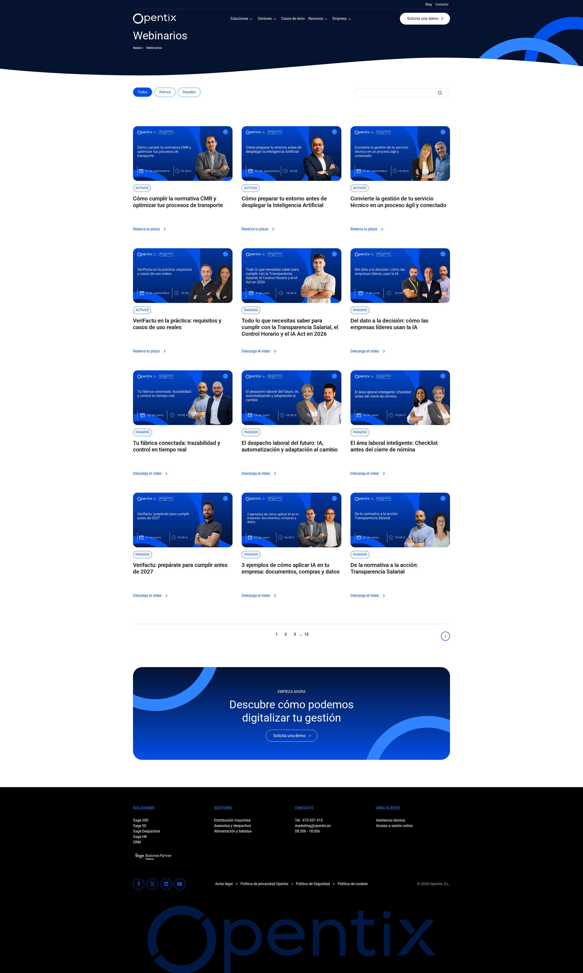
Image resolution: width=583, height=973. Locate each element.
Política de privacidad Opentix (264, 884)
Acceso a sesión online (394, 826)
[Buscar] (439, 93)
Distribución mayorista (232, 820)
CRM (137, 842)
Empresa (339, 18)
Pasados (189, 92)
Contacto (441, 4)
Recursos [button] (315, 18)
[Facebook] (138, 884)
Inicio (137, 48)
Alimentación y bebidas (233, 831)
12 (306, 634)
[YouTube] (179, 884)
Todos (142, 92)
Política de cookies (353, 884)
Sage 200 (140, 820)
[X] (152, 884)
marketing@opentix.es (313, 826)
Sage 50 (139, 826)
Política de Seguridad (313, 884)
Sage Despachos (146, 831)
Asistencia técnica (390, 820)
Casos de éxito (293, 18)
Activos (165, 92)
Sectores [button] (265, 18)
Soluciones (239, 18)
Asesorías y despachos (232, 826)
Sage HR (140, 837)
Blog (428, 4)
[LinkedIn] (166, 884)
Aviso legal (224, 884)
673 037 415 (312, 820)
